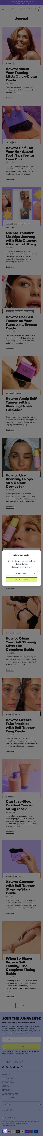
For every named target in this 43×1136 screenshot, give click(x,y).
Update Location (21, 580)
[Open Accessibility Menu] (5, 1130)
